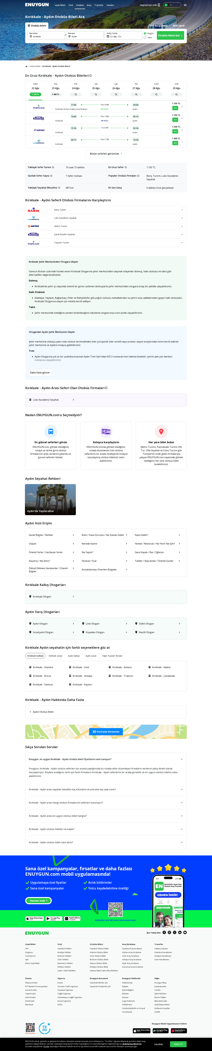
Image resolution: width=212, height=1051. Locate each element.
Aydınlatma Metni (162, 1004)
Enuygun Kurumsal (99, 978)
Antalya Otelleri (64, 952)
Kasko (60, 982)
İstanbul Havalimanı (163, 952)
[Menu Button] (172, 5)
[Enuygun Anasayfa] (37, 5)
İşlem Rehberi (160, 993)
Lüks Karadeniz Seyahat (65, 218)
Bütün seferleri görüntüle (104, 153)
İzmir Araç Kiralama (130, 956)
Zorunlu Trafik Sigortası (68, 986)
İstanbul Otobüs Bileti (99, 948)
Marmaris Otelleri (65, 963)
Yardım (157, 990)
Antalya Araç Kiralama (131, 959)
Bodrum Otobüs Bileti (99, 959)
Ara (175, 108)
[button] (106, 732)
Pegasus (29, 952)
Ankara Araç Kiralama (131, 952)
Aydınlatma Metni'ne (131, 1044)
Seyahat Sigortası (65, 990)
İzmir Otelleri (63, 959)
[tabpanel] (106, 36)
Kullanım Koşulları (162, 1008)
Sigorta (61, 978)
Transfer (158, 944)
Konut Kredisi (31, 990)
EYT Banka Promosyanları (36, 986)
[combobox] (48, 36)
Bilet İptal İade (160, 1001)
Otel (60, 944)
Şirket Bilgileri (128, 990)
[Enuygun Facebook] (164, 933)
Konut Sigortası (64, 1001)
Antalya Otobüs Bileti (99, 967)
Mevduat (29, 1004)
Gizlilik (157, 1012)
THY (27, 948)
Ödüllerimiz (127, 1004)
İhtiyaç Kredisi (31, 982)
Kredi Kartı (29, 1001)
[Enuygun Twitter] (174, 933)
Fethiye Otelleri (64, 967)
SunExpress (30, 956)
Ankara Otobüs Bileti (99, 952)
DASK (60, 1004)
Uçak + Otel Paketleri (67, 970)
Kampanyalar (160, 986)
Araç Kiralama (128, 944)
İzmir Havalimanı (161, 959)
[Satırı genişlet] (182, 209)
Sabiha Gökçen (161, 948)
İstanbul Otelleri (65, 948)
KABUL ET (178, 1044)
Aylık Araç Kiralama (130, 963)
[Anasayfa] (26, 66)
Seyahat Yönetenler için (100, 986)
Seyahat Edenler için (99, 982)
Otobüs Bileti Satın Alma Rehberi (104, 970)
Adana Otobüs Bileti (98, 963)
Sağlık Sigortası (64, 993)
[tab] (36, 25)
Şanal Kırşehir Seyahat (64, 234)
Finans (28, 978)
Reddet (46, 1046)
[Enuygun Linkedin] (180, 933)
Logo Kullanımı (128, 1001)
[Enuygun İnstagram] (169, 933)
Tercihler (158, 1044)
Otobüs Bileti (35, 66)
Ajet (27, 959)
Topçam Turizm (61, 242)
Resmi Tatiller (160, 997)
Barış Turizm (60, 209)
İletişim (125, 986)
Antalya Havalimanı (162, 956)
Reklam (125, 993)
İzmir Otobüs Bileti (98, 956)
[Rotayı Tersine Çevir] (65, 35)
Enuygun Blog (160, 982)
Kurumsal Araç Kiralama (132, 967)
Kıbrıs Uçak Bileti (32, 963)
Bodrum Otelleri (64, 956)
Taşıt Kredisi (30, 993)
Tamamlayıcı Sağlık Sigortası (70, 997)
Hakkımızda (127, 982)
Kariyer (125, 997)
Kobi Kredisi (30, 997)
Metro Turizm (60, 226)
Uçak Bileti (30, 944)
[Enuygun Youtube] (185, 933)
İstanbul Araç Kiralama (132, 948)
